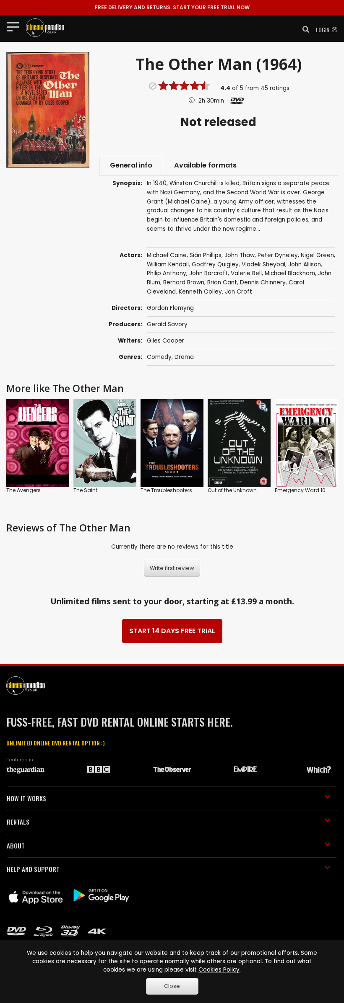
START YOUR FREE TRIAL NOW (172, 7)
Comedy (159, 357)
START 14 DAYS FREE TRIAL (172, 631)
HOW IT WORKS (26, 798)
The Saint (85, 490)
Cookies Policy (219, 970)
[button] (303, 29)
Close (172, 986)
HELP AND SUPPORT (33, 869)
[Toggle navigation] (15, 26)
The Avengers (23, 490)
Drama (184, 357)
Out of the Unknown (232, 490)
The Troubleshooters (166, 490)
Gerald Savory (167, 324)
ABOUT (16, 845)
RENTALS (18, 821)
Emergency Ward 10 (300, 490)
